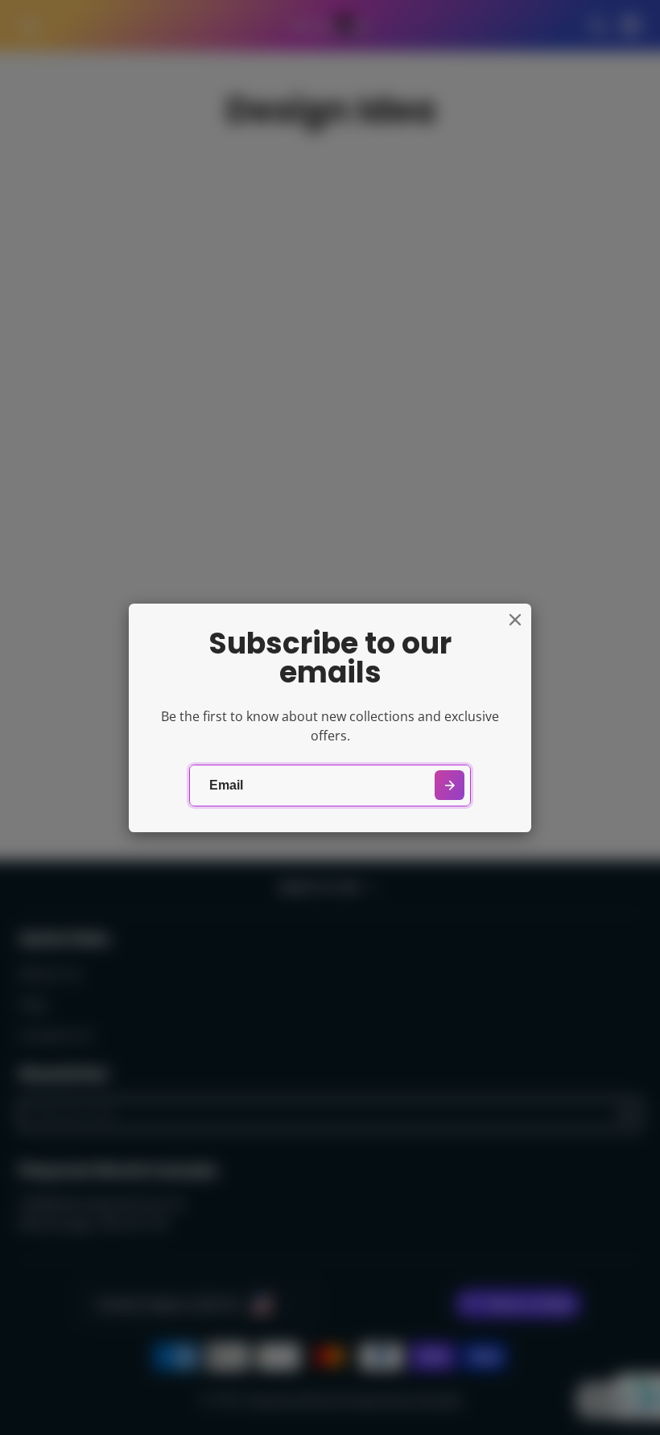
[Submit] (449, 785)
